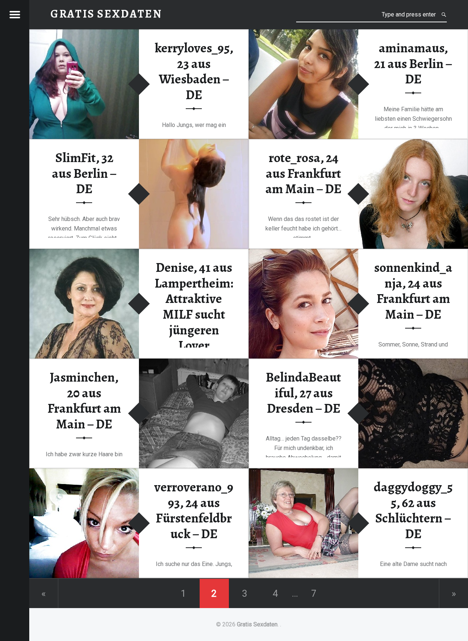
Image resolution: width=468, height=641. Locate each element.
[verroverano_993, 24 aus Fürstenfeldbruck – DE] (84, 472)
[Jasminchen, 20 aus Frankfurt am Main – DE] (194, 363)
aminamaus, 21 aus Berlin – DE (413, 63)
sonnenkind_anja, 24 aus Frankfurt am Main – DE (413, 291)
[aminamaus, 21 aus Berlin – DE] (303, 33)
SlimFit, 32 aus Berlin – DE (84, 173)
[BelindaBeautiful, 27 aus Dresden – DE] (413, 363)
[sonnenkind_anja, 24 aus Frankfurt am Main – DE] (303, 253)
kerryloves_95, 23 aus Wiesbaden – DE (194, 71)
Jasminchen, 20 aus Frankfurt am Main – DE (84, 400)
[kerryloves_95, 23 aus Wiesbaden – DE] (84, 33)
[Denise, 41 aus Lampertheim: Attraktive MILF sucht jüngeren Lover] (84, 253)
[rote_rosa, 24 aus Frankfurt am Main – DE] (413, 143)
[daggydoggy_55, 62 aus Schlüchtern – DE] (303, 472)
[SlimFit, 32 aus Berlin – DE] (194, 143)
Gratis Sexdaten (257, 624)
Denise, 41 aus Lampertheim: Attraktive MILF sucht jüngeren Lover (194, 306)
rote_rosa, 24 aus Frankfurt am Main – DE (303, 173)
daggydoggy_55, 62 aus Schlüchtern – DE (413, 510)
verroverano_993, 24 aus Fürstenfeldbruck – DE (193, 510)
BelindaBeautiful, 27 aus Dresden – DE (303, 392)
